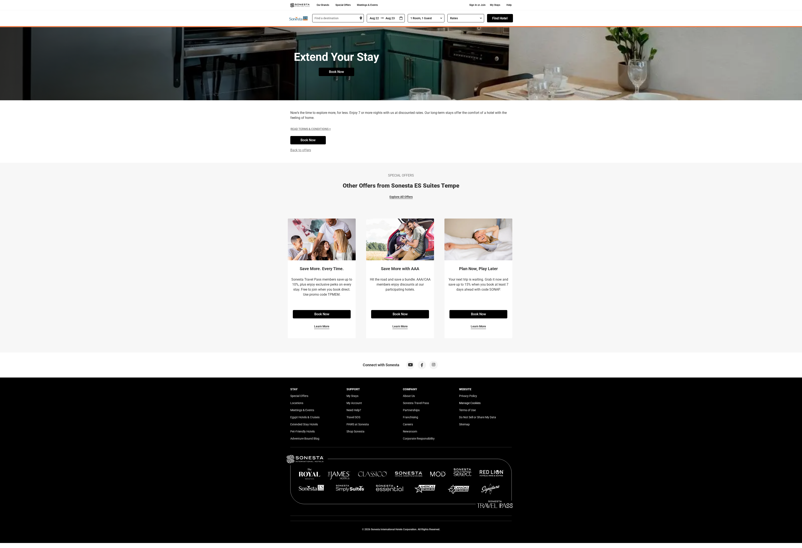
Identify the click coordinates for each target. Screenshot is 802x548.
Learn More (321, 326)
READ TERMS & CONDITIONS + (311, 129)
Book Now (336, 72)
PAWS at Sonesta (357, 424)
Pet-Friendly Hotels (302, 431)
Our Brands (323, 5)
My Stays (495, 5)
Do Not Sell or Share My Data (477, 417)
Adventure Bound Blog (304, 438)
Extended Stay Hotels (304, 424)
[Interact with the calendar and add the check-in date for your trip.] (401, 18)
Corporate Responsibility (419, 438)
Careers (408, 424)
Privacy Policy (468, 396)
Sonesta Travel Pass (416, 403)
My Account (354, 403)
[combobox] (338, 18)
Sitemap (464, 424)
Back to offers (300, 150)
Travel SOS (353, 417)
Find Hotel (500, 18)
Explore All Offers (401, 196)
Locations (296, 403)
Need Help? (353, 410)
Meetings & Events (367, 5)
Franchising (410, 417)
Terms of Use (467, 410)
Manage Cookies (470, 403)
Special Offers (343, 5)
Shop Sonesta (355, 431)
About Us (409, 396)
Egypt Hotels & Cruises (305, 417)
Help (509, 5)
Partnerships (411, 410)
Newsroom (410, 431)
